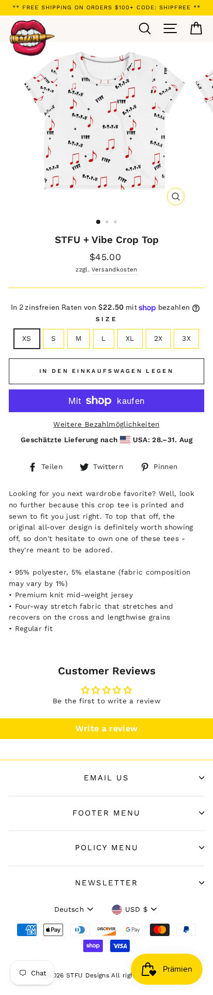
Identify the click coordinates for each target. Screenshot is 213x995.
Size (106, 319)
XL (130, 338)
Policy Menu (107, 847)
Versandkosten (114, 269)
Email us (106, 777)
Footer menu (106, 813)
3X (186, 338)
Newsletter (106, 882)
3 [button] (116, 222)
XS (27, 338)
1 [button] (98, 222)
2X (158, 338)
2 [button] (108, 222)
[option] (106, 7)
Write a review (106, 728)
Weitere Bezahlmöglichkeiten (106, 424)
